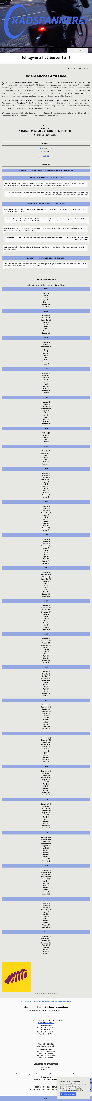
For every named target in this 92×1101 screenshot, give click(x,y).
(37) (45, 786)
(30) (46, 726)
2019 (46, 469)
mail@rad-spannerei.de (46, 1022)
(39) (46, 729)
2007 (46, 866)
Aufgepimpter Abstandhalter (53, 204)
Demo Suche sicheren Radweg (52, 178)
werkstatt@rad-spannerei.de (46, 1046)
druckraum (25, 131)
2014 (46, 634)
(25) (46, 722)
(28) (46, 806)
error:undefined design (51, 1089)
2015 (46, 601)
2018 (46, 502)
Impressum (53, 1002)
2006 (46, 899)
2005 (46, 932)
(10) (46, 546)
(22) (46, 645)
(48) (46, 815)
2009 (46, 799)
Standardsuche (47, 148)
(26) (46, 857)
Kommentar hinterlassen (46, 135)
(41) (46, 724)
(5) (46, 384)
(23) (46, 643)
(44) (46, 780)
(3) (46, 304)
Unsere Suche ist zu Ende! (46, 76)
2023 (46, 369)
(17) (46, 559)
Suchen (46, 156)
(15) (46, 623)
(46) (46, 757)
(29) (46, 720)
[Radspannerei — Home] (46, 23)
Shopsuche (47, 152)
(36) (46, 954)
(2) (46, 293)
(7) (46, 548)
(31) (46, 740)
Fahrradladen (36, 131)
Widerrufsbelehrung (65, 1002)
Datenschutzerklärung (41, 1002)
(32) (46, 817)
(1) (46, 298)
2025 (46, 311)
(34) (46, 813)
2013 (46, 667)
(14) (46, 488)
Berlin (46, 129)
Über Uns (28, 50)
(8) (45, 486)
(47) (46, 790)
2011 (46, 733)
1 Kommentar (30, 258)
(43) (46, 784)
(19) (46, 610)
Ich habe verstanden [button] (68, 1094)
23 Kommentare (33, 204)
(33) (46, 747)
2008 (46, 833)
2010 (46, 766)
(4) (45, 296)
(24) (46, 625)
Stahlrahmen (66, 131)
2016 (46, 568)
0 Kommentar (23, 170)
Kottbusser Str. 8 (51, 131)
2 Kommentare (33, 178)
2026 (46, 289)
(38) (46, 782)
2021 (46, 428)
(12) (46, 619)
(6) (45, 415)
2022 (46, 397)
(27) (46, 777)
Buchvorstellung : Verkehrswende (51, 258)
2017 (46, 535)
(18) (46, 687)
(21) (46, 718)
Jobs (5, 50)
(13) (46, 575)
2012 (46, 700)
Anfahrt (48, 50)
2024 (46, 338)
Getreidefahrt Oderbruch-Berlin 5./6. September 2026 (52, 170)
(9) (46, 417)
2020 (46, 446)
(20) (46, 649)
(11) (46, 608)
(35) (46, 793)
